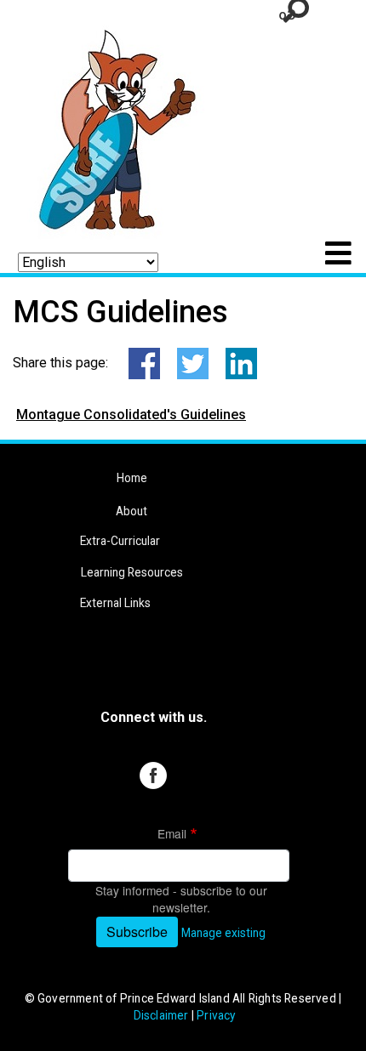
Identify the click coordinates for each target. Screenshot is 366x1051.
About (131, 511)
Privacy (216, 1015)
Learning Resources (132, 572)
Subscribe (137, 931)
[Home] (110, 126)
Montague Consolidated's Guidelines (131, 414)
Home (132, 478)
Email (171, 833)
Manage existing (223, 933)
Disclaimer (161, 1015)
